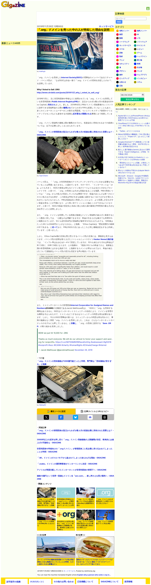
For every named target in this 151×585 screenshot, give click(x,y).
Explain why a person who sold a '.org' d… (93, 575)
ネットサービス (106, 26)
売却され (51, 104)
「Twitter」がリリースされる (129, 131)
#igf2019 (107, 342)
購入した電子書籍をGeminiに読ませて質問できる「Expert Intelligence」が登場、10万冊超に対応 (134, 152)
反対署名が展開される (82, 114)
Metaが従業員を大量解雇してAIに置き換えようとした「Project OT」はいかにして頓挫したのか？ (134, 136)
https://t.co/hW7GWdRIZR (66, 342)
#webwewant (97, 342)
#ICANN (57, 345)
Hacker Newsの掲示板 (103, 239)
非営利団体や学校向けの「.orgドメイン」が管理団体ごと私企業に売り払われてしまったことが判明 (65, 503)
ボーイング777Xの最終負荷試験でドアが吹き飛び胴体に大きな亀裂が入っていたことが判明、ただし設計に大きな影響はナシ (55, 562)
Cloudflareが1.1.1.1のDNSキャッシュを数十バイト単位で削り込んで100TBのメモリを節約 (134, 125)
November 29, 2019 (83, 350)
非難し (74, 323)
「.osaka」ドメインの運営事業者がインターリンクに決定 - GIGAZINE (67, 464)
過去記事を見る (132, 99)
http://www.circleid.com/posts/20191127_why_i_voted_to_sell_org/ (68, 92)
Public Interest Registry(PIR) (65, 101)
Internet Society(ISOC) (71, 77)
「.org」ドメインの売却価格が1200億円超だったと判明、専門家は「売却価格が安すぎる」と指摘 (46, 502)
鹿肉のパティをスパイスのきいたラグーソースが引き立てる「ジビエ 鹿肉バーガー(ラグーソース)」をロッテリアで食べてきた (94, 562)
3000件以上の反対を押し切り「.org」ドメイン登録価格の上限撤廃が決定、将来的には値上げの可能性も (66, 525)
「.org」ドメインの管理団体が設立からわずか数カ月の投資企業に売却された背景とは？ (85, 524)
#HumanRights (75, 345)
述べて (55, 227)
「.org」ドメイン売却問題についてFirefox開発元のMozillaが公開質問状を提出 (85, 502)
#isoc (50, 345)
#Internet (103, 345)
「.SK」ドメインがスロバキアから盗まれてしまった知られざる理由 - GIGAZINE (71, 458)
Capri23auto (43, 176)
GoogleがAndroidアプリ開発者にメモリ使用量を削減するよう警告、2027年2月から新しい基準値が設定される (133, 144)
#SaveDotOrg (84, 342)
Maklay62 (42, 405)
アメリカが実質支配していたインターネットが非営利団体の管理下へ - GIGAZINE (71, 470)
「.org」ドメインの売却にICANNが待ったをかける (46, 523)
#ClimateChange (90, 345)
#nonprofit (43, 345)
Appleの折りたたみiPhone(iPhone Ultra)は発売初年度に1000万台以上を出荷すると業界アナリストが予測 (134, 118)
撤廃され (67, 107)
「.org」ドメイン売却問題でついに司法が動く (104, 522)
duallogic (42, 71)
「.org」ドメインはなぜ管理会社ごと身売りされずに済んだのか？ (104, 501)
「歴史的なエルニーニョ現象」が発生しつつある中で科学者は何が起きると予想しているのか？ (133, 165)
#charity (65, 345)
